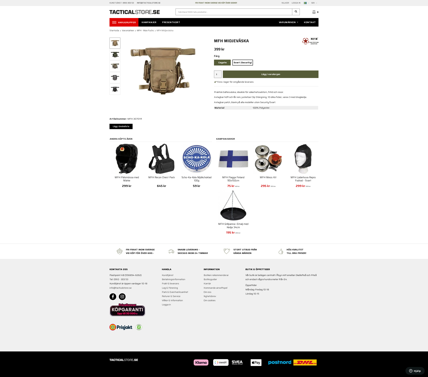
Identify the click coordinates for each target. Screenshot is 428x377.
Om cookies (210, 300)
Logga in (296, 3)
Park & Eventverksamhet (175, 292)
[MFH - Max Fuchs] (310, 41)
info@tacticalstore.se (121, 288)
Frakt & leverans (170, 283)
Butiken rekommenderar (216, 275)
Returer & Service (171, 296)
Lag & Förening (170, 288)
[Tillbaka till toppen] (314, 372)
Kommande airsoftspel (215, 288)
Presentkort (171, 22)
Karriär (207, 283)
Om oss (207, 292)
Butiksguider (210, 279)
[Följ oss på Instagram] (122, 296)
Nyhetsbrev (210, 296)
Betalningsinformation (173, 279)
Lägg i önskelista (121, 126)
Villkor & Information (172, 300)
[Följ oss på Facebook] (113, 296)
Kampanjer (149, 22)
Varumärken (287, 22)
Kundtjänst (167, 275)
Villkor (285, 3)
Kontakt (310, 22)
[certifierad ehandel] (139, 327)
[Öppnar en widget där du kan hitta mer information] (415, 371)
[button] (296, 12)
